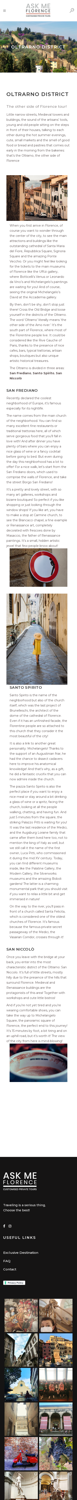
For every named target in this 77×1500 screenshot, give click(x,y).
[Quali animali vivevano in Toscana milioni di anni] (56, 1315)
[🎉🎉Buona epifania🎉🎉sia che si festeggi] (21, 1315)
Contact (9, 1269)
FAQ (6, 1261)
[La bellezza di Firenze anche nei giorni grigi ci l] (21, 1419)
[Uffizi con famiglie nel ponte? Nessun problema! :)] (56, 1384)
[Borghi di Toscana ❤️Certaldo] (21, 1453)
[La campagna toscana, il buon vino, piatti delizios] (56, 1453)
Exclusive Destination (20, 1253)
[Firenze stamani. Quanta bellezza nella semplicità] (21, 1384)
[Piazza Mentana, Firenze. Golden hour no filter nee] (56, 1350)
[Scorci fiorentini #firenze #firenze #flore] (21, 1350)
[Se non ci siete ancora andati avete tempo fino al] (56, 1419)
